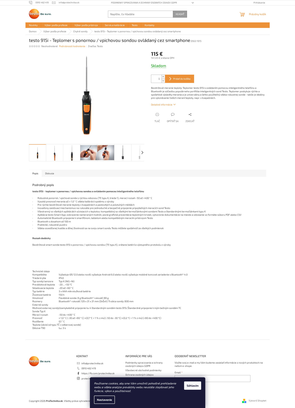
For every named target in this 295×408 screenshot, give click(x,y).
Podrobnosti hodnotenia (72, 46)
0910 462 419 (88, 368)
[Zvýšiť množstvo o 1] (163, 77)
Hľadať (180, 14)
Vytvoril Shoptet (257, 400)
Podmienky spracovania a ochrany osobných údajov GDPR (144, 2)
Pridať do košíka (181, 78)
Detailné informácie (161, 104)
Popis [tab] (35, 173)
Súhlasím (193, 385)
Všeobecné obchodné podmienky (143, 370)
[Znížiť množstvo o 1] (163, 81)
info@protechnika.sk (92, 363)
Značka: (95, 46)
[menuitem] (33, 25)
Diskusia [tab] (49, 173)
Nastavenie (104, 399)
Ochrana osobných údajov (139, 374)
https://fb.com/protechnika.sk (98, 373)
